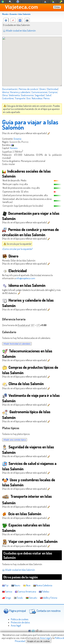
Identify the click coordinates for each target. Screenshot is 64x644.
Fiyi (6, 585)
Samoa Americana (27, 591)
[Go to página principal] (2, 2)
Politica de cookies (19, 619)
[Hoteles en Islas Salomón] (20, 20)
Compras (53, 92)
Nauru (17, 585)
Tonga (8, 597)
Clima (5, 95)
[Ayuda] (18, 2)
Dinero (42, 89)
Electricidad (52, 89)
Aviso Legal (45, 638)
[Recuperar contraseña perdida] (61, 2)
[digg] (40, 631)
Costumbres (8, 98)
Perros (46, 98)
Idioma (5, 92)
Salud (48, 95)
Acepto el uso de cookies (38, 641)
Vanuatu (32, 597)
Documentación (10, 89)
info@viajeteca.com (25, 278)
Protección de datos (20, 622)
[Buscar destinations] (10, 2)
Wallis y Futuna (50, 597)
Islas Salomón (24, 14)
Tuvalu (19, 597)
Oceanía (13, 14)
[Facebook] (29, 631)
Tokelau (45, 591)
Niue (28, 585)
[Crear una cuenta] (53, 2)
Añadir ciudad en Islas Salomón (20, 30)
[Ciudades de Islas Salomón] (13, 20)
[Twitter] (33, 631)
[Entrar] (45, 2)
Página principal (17, 610)
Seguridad (39, 95)
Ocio (28, 98)
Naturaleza (37, 98)
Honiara (13, 148)
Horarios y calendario (20, 92)
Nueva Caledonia (44, 585)
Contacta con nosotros (48, 610)
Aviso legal (16, 625)
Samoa (8, 591)
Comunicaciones (39, 92)
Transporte (20, 98)
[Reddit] (37, 631)
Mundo (5, 14)
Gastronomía (27, 95)
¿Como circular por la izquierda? (17, 248)
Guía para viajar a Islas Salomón (30, 124)
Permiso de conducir (28, 89)
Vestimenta (14, 95)
